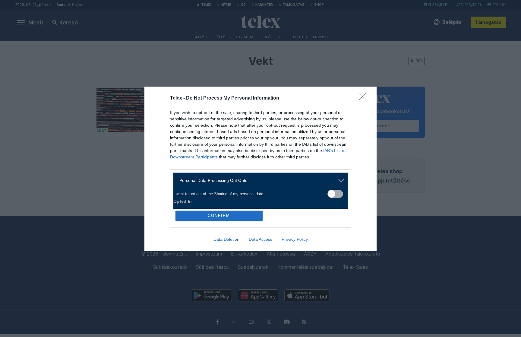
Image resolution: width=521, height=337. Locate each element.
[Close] (365, 98)
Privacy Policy (295, 239)
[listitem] (258, 180)
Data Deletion (226, 239)
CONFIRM (219, 215)
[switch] (335, 194)
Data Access (260, 239)
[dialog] (260, 169)
